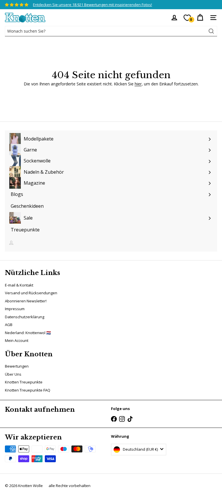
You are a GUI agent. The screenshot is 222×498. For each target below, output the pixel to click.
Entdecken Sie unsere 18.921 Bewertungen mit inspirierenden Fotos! (92, 4)
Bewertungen (17, 366)
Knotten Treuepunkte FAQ (27, 390)
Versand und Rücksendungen (31, 292)
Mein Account (16, 340)
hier (138, 84)
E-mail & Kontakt (19, 285)
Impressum (15, 308)
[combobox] (111, 31)
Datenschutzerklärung (24, 316)
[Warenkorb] (200, 17)
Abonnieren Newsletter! (26, 301)
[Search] (211, 31)
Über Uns (13, 374)
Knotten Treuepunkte (23, 382)
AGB (8, 324)
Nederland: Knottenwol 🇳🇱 (28, 332)
